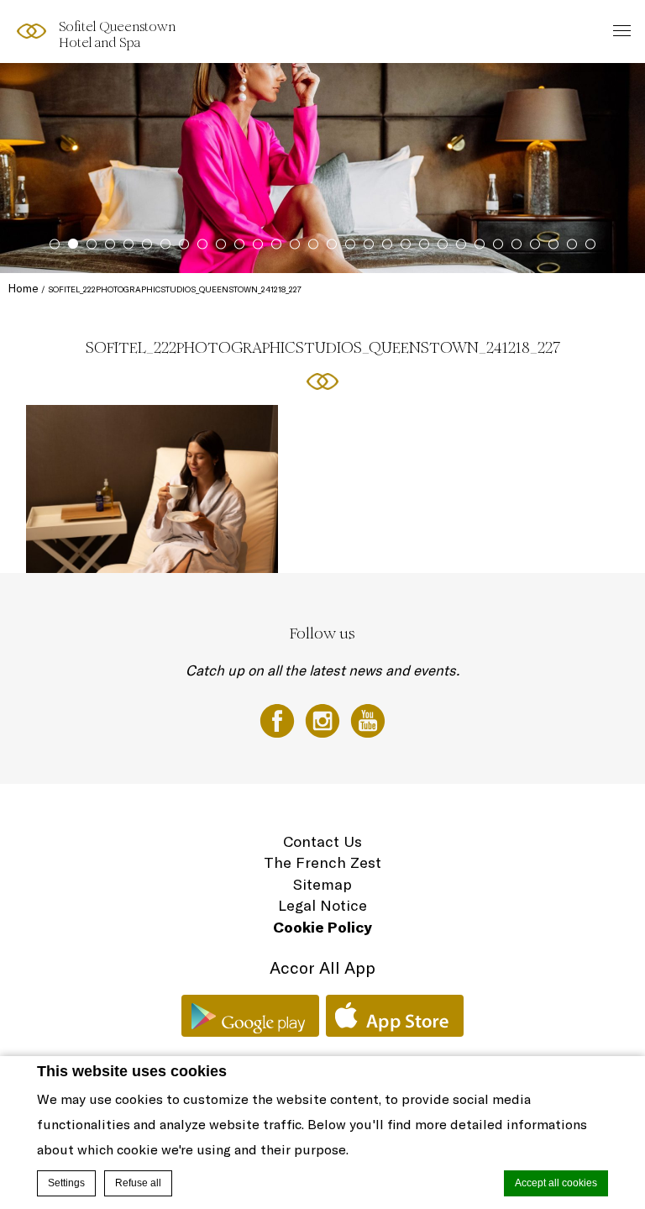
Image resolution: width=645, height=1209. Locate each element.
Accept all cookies (556, 1183)
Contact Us (322, 841)
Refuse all (138, 1183)
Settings (66, 1183)
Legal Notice (322, 905)
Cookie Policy (322, 927)
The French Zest (322, 862)
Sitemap (322, 884)
